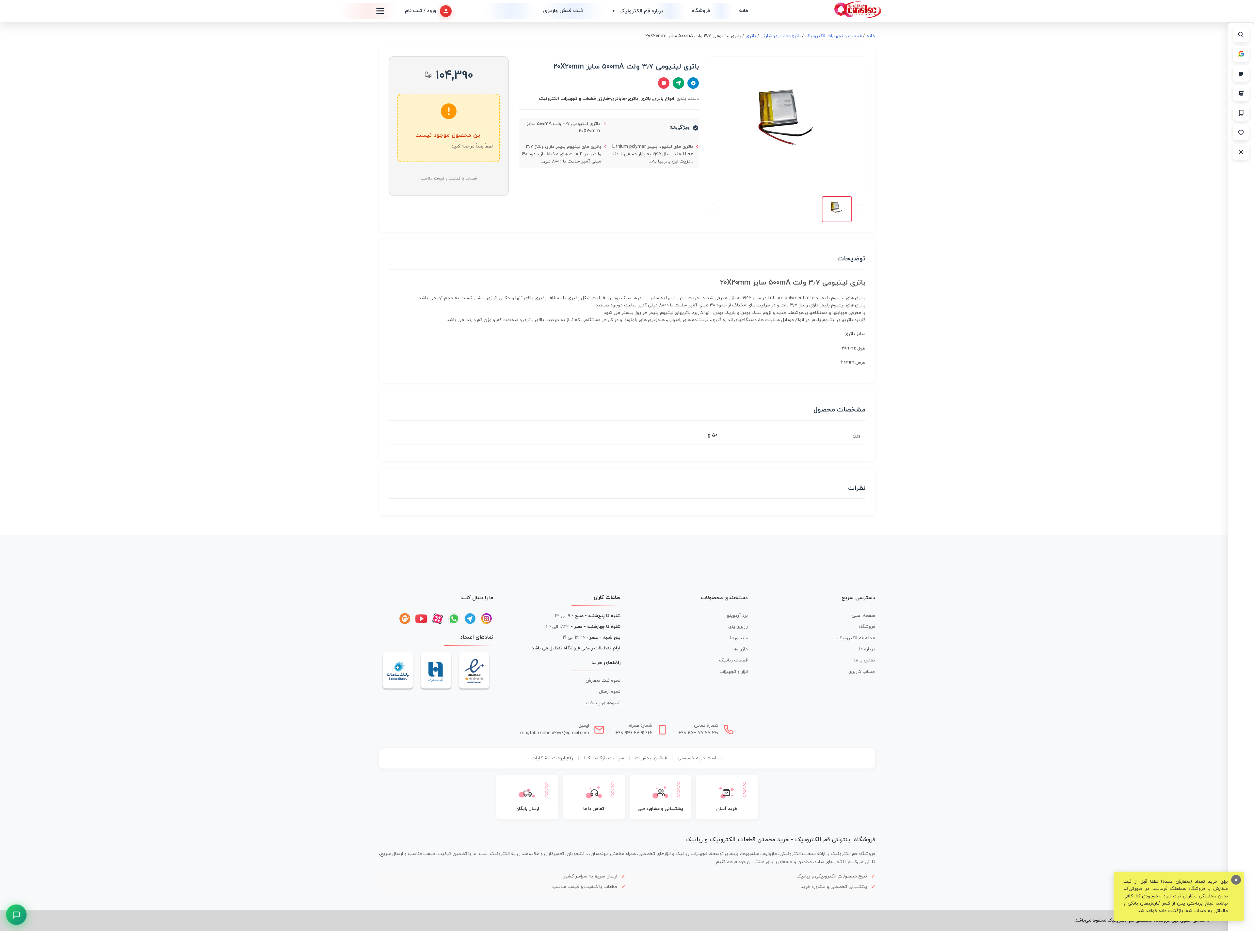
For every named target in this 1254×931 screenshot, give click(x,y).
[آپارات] (437, 618)
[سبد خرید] (1241, 93)
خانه (743, 10)
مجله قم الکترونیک (856, 638)
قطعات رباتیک (733, 660)
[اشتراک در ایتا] (678, 83)
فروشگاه (701, 10)
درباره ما (867, 649)
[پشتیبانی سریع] (16, 915)
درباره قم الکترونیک (637, 11)
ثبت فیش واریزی (563, 10)
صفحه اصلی (863, 616)
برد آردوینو (737, 616)
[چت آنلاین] (663, 83)
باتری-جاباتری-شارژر (781, 36)
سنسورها (739, 638)
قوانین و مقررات (651, 758)
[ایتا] (404, 618)
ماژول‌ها (740, 649)
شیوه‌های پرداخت (603, 703)
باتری (751, 36)
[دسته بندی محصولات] (1241, 73)
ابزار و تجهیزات (733, 672)
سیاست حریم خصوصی (700, 758)
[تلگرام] (470, 618)
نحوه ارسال (609, 692)
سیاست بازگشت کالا (604, 758)
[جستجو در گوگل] (1241, 54)
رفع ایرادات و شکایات (552, 758)
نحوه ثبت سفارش (603, 680)
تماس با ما (864, 660)
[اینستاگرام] (486, 618)
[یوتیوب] (421, 618)
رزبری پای (738, 627)
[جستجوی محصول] (1241, 34)
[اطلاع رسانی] (1241, 112)
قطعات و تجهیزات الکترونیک (833, 36)
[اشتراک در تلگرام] (693, 83)
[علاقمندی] (1241, 132)
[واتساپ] (453, 618)
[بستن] (1241, 152)
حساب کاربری (861, 672)
